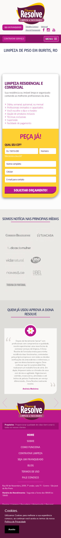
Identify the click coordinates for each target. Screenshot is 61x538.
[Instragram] (48, 29)
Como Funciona (30, 447)
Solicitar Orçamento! (30, 190)
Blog (31, 466)
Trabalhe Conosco (31, 26)
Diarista (5, 504)
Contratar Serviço (14, 39)
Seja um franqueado (12, 27)
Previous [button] (5, 402)
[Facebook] (43, 29)
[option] (30, 361)
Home (30, 435)
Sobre (30, 441)
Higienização (38, 504)
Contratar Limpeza (31, 453)
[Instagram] (53, 29)
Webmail (44, 26)
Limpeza (15, 504)
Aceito (11, 529)
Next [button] (56, 402)
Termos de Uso (30, 472)
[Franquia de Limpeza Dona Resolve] (30, 13)
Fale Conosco (30, 478)
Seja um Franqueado (30, 460)
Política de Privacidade (15, 521)
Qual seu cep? (13, 145)
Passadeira (25, 504)
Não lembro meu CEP (13, 156)
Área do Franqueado (32, 30)
